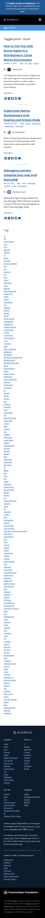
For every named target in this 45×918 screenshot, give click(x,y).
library (6, 495)
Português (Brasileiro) (32, 797)
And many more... (10, 879)
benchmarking (10, 291)
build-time (8, 294)
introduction (9, 445)
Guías (6, 797)
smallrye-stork (10, 663)
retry (6, 636)
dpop (6, 365)
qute (6, 611)
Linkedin (27, 758)
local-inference (10, 501)
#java (24, 183)
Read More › (8, 93)
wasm (6, 702)
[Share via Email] (19, 98)
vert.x (6, 696)
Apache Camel (9, 873)
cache (6, 297)
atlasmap (8, 283)
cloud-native (9, 319)
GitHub (26, 769)
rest (5, 630)
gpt (5, 401)
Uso (5, 772)
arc (5, 274)
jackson (7, 448)
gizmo (6, 399)
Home (6, 744)
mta (5, 539)
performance (9, 583)
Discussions (8, 808)
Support (7, 794)
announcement (10, 263)
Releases (7, 766)
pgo (5, 589)
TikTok (26, 763)
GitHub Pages (9, 838)
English (26, 794)
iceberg (7, 429)
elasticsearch (9, 368)
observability (9, 561)
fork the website (31, 841)
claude (6, 313)
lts (5, 509)
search (6, 644)
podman (7, 594)
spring (6, 666)
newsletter (8, 553)
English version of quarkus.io (22, 3)
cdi (5, 305)
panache (7, 578)
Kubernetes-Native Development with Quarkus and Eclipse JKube (22, 115)
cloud (6, 316)
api (5, 269)
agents (7, 252)
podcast (7, 592)
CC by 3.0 (30, 829)
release (7, 628)
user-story (8, 694)
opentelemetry (10, 572)
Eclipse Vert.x (8, 860)
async (6, 280)
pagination (8, 575)
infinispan (8, 437)
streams (7, 674)
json (5, 476)
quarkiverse (9, 605)
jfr (5, 468)
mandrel (7, 512)
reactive (7, 622)
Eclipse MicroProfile (11, 876)
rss (5, 639)
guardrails (8, 412)
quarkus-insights (11, 608)
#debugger (32, 183)
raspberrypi (9, 616)
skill (5, 658)
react (6, 619)
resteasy (7, 633)
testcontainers (10, 680)
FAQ (5, 800)
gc (5, 390)
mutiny (7, 545)
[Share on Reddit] (15, 98)
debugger (8, 354)
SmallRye (7, 862)
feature (7, 382)
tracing (7, 685)
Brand (6, 774)
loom (6, 506)
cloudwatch (8, 321)
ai (4, 236)
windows (7, 713)
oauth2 (7, 559)
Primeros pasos (9, 802)
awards (7, 288)
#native (7, 186)
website (7, 710)
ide (5, 432)
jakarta (7, 451)
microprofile (9, 528)
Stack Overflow (9, 805)
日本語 (26, 805)
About (6, 747)
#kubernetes (9, 126)
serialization (9, 655)
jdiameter (8, 462)
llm (5, 239)
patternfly (8, 581)
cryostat (7, 343)
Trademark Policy (30, 904)
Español (27, 800)
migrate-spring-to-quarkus (15, 531)
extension (8, 376)
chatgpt (7, 308)
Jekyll (26, 835)
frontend (7, 388)
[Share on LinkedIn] (5, 98)
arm (5, 277)
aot (5, 266)
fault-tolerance (10, 379)
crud (6, 341)
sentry (6, 652)
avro (6, 285)
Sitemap (7, 783)
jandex (6, 454)
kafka (6, 481)
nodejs (6, 556)
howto (6, 423)
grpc (6, 410)
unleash (7, 691)
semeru (7, 650)
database (8, 352)
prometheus (9, 603)
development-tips (11, 363)
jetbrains (7, 465)
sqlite (6, 669)
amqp (6, 258)
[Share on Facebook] (12, 98)
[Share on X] (9, 98)
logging (7, 503)
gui (5, 415)
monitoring (9, 536)
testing (7, 683)
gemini (7, 393)
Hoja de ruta (8, 763)
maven (6, 514)
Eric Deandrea (18, 132)
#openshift (19, 126)
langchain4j (9, 241)
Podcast (7, 752)
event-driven (9, 374)
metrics (7, 523)
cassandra (8, 302)
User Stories (8, 761)
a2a (5, 247)
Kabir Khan (17, 69)
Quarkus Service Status (12, 816)
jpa (5, 473)
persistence (9, 586)
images (7, 434)
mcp (5, 517)
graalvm (7, 404)
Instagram (28, 766)
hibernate (8, 421)
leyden (6, 492)
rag (5, 614)
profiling (7, 600)
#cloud (36, 63)
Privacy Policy (9, 780)
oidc (5, 564)
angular (7, 261)
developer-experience (13, 357)
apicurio (7, 272)
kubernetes (9, 487)
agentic (7, 250)
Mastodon (28, 749)
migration (8, 534)
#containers (36, 123)
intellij (6, 443)
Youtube (27, 761)
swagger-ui (9, 677)
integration (9, 440)
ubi (5, 688)
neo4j (6, 550)
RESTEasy (7, 871)
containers (8, 335)
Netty (6, 868)
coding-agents (10, 327)
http (5, 426)
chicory (7, 310)
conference (8, 330)
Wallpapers (8, 777)
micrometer (9, 525)
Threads (27, 752)
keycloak (7, 484)
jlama (6, 470)
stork (6, 672)
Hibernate (7, 865)
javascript (8, 459)
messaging (8, 520)
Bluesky (27, 747)
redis (6, 625)
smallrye (7, 661)
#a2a (30, 63)
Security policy (9, 769)
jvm (5, 479)
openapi (7, 567)
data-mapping (10, 349)
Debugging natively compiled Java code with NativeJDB (20, 174)
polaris (7, 597)
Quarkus (15, 901)
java (5, 456)
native (6, 548)
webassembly (9, 708)
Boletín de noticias (11, 758)
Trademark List (9, 906)
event (6, 371)
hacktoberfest (10, 418)
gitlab (6, 396)
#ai (26, 63)
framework (8, 385)
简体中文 (27, 802)
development (9, 360)
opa (5, 244)
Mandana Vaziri (19, 192)
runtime (7, 641)
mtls (5, 542)
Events (6, 755)
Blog (6, 27)
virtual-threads (10, 699)
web (5, 705)
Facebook (27, 755)
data (6, 346)
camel (6, 299)
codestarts (8, 324)
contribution (9, 338)
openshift (8, 570)
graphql (7, 407)
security (7, 647)
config (6, 332)
